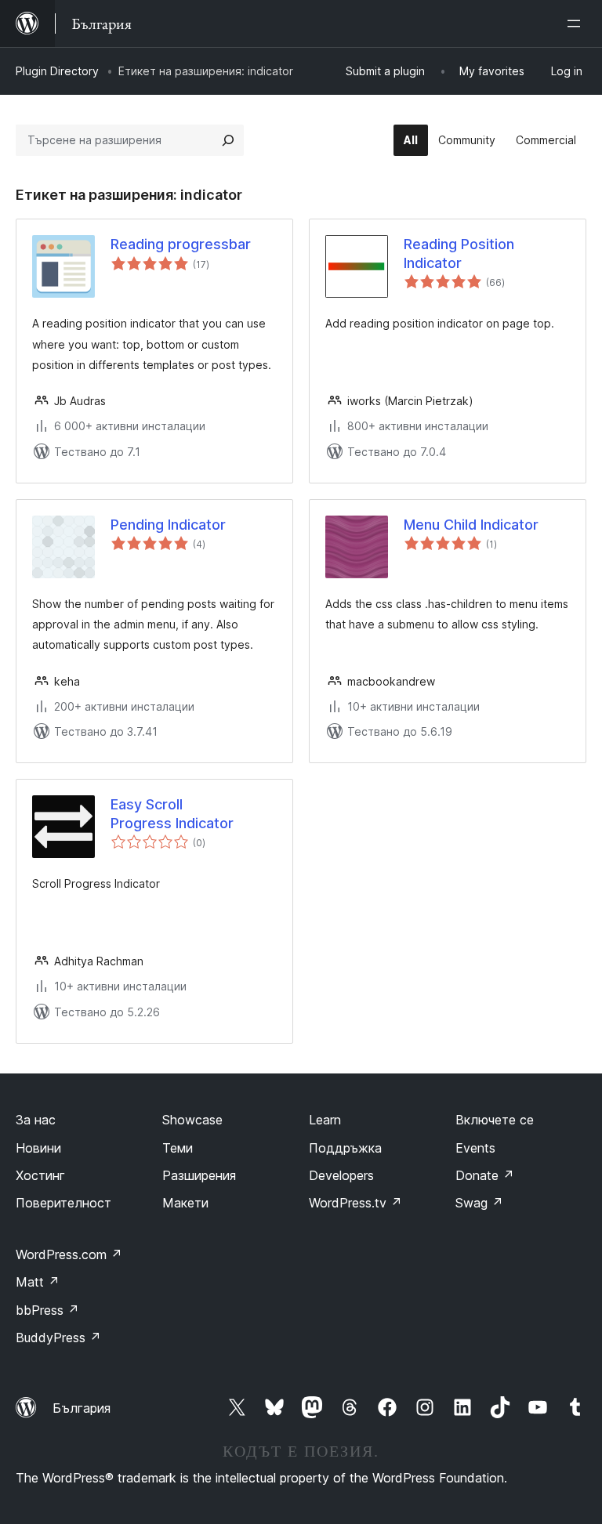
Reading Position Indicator (459, 253)
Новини (38, 1148)
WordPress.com (69, 1254)
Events (475, 1148)
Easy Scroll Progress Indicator (172, 813)
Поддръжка (345, 1148)
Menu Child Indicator (471, 524)
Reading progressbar (181, 244)
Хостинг (40, 1175)
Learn (325, 1120)
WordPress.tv (355, 1203)
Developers (341, 1175)
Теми (177, 1148)
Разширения (199, 1175)
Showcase (192, 1120)
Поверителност (63, 1203)
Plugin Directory (57, 71)
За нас (36, 1120)
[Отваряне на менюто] (577, 23)
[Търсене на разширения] (228, 140)
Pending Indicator (168, 524)
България (82, 1408)
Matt (38, 1282)
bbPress (47, 1310)
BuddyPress (58, 1337)
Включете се (494, 1120)
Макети (185, 1203)
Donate (484, 1175)
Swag (479, 1203)
